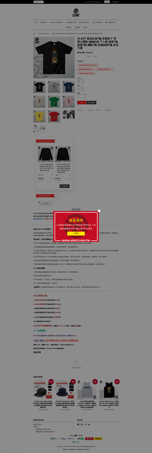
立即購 (76, 233)
